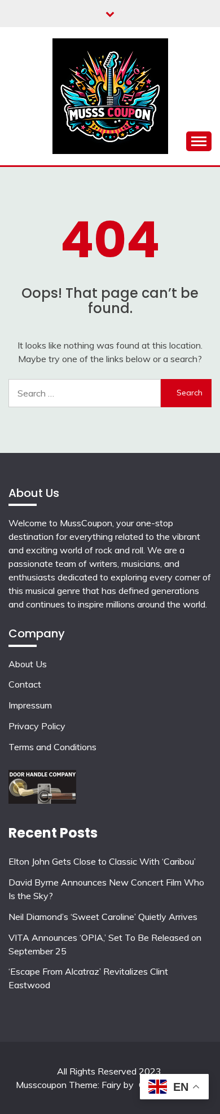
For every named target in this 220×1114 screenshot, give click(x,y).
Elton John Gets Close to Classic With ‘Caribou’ (102, 861)
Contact (24, 684)
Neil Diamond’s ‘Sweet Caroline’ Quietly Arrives (102, 916)
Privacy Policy (36, 726)
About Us (27, 664)
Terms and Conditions (52, 746)
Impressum (30, 705)
